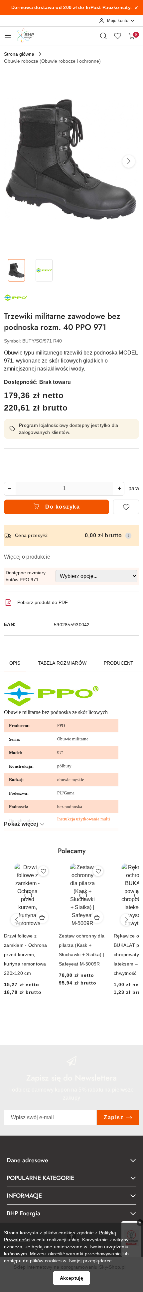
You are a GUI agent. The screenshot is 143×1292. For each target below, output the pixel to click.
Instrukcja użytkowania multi (83, 818)
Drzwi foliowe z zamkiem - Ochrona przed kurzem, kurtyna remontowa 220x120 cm (25, 954)
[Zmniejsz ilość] (9, 488)
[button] (129, 161)
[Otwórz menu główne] (8, 35)
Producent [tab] (118, 663)
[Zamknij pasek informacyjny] (136, 8)
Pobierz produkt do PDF (42, 602)
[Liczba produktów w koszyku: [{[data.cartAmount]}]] (131, 35)
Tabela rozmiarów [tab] (62, 663)
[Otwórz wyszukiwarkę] (103, 35)
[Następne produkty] (126, 919)
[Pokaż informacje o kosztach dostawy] (128, 535)
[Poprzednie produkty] (17, 919)
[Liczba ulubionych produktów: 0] (117, 35)
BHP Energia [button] (23, 1213)
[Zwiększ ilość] (119, 488)
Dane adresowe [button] (27, 1160)
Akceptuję (71, 1278)
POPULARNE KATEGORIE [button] (40, 1178)
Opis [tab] (15, 663)
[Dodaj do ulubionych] (126, 507)
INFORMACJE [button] (24, 1195)
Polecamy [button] (71, 851)
